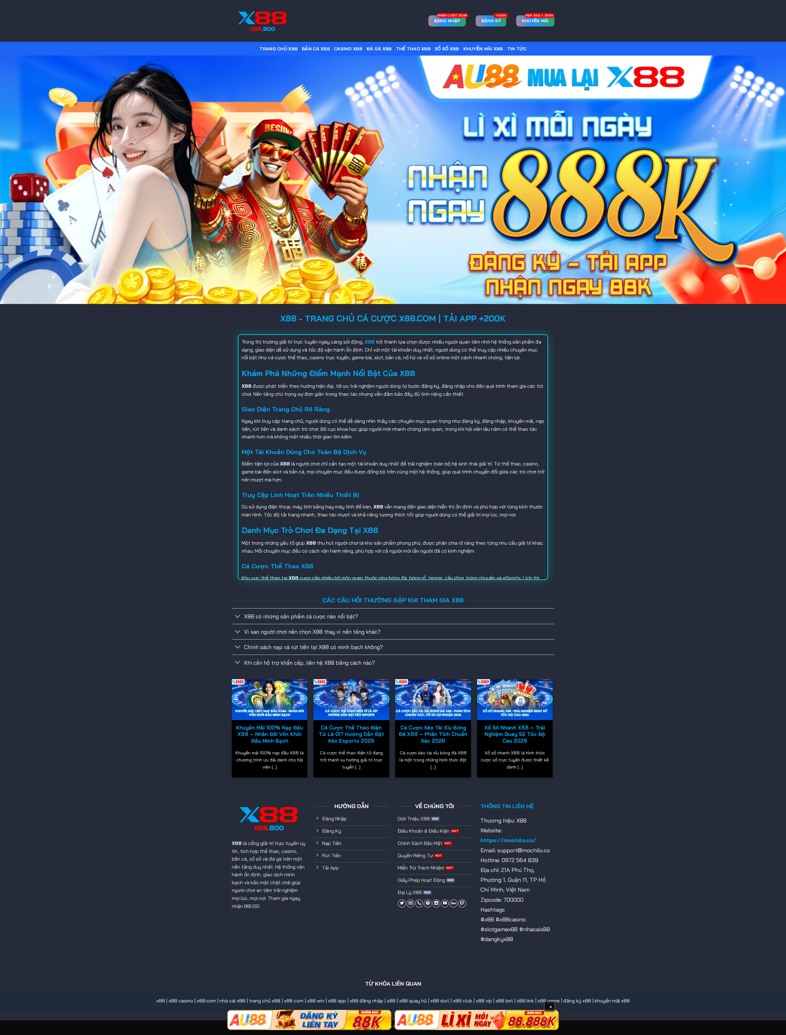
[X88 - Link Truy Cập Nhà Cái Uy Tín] (262, 21)
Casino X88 (348, 49)
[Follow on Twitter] (402, 903)
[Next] (552, 731)
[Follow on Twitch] (462, 903)
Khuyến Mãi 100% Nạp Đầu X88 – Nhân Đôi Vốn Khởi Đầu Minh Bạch (269, 734)
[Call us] (419, 903)
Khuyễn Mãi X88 (483, 49)
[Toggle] (238, 616)
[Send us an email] (410, 903)
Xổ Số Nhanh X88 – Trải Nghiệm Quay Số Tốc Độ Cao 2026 (514, 734)
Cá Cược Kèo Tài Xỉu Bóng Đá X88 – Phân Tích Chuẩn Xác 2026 (433, 734)
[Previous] (232, 731)
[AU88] (309, 1020)
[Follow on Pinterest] (428, 903)
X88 (237, 843)
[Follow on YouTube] (445, 903)
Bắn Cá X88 (316, 49)
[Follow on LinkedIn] (436, 903)
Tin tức (517, 49)
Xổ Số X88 (447, 49)
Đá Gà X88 (379, 49)
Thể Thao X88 (413, 49)
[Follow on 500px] (453, 903)
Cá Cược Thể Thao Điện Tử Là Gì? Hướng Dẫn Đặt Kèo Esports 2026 (351, 734)
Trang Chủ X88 (278, 49)
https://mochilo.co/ (508, 840)
